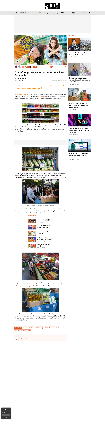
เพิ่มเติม (3, 412)
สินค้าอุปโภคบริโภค (49, 327)
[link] (79, 50)
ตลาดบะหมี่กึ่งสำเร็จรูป (20, 330)
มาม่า (57, 327)
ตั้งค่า (6, 417)
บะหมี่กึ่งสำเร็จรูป (39, 327)
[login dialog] (89, 13)
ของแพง (29, 330)
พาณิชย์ (25, 327)
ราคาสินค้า (31, 327)
